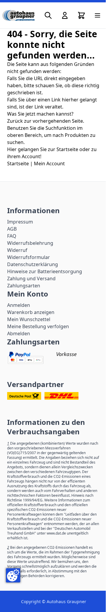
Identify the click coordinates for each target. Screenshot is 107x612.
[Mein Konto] (65, 15)
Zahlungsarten (23, 285)
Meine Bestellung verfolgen (38, 326)
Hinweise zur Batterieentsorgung (44, 271)
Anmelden (18, 305)
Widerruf (17, 250)
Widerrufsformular (28, 257)
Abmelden (18, 333)
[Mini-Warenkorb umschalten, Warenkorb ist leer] (81, 15)
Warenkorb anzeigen (30, 312)
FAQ (11, 236)
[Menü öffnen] (97, 15)
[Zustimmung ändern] (13, 575)
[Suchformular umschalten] (48, 15)
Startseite (18, 163)
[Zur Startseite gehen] (18, 15)
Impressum (20, 221)
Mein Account (49, 163)
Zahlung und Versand (31, 278)
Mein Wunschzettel (28, 319)
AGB (12, 229)
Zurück (15, 121)
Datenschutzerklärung (32, 264)
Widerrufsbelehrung (30, 243)
